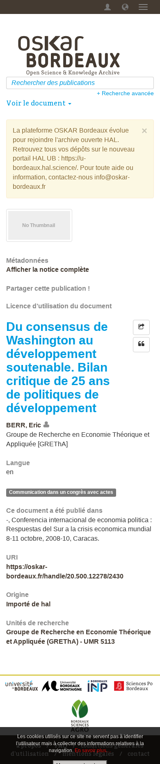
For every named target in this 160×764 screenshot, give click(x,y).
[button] (125, 7)
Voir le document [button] (36, 103)
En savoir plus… (93, 750)
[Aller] (149, 83)
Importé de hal (28, 604)
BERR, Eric (23, 425)
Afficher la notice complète (47, 269)
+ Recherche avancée (125, 93)
